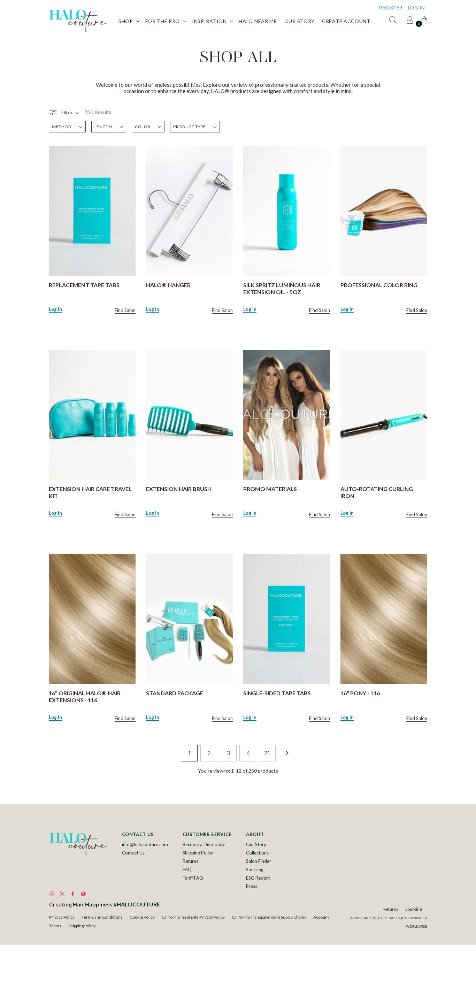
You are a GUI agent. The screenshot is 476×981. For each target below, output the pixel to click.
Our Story (256, 844)
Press (251, 886)
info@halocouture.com (145, 844)
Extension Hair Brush (179, 488)
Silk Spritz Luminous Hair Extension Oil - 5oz (281, 288)
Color (142, 126)
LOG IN (416, 8)
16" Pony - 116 (360, 693)
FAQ (187, 869)
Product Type (189, 126)
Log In (55, 309)
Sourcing (254, 869)
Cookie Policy (142, 917)
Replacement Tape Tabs (84, 285)
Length (103, 126)
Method (61, 126)
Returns (190, 861)
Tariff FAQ (193, 878)
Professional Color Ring (378, 285)
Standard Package (174, 693)
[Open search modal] (394, 21)
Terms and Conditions (102, 917)
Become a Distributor (204, 844)
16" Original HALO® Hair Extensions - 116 (85, 696)
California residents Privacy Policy (193, 917)
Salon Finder (258, 861)
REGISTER (390, 8)
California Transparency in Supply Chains (269, 917)
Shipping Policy (198, 853)
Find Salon (125, 310)
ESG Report (258, 878)
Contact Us (133, 853)
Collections (257, 853)
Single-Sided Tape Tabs (277, 693)
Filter (66, 112)
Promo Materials (270, 488)
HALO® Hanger (168, 285)
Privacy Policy (62, 917)
